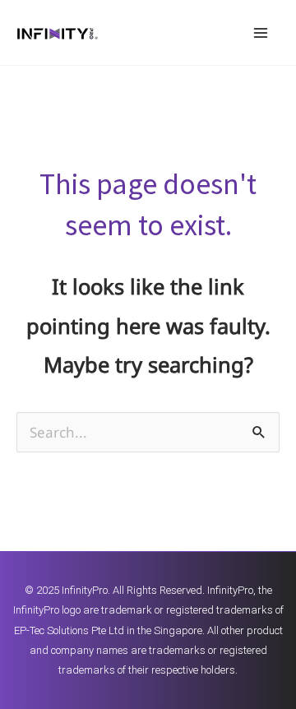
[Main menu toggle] (261, 33)
